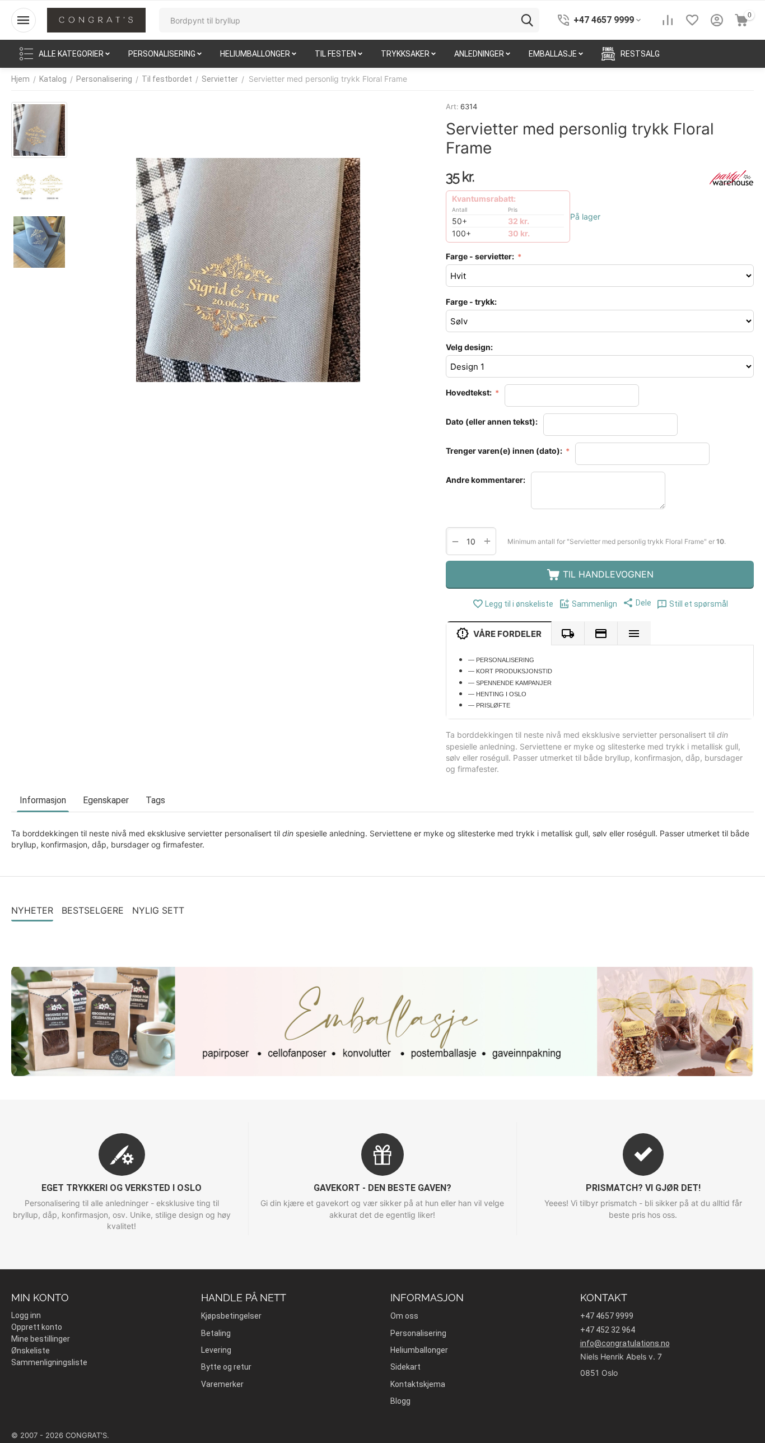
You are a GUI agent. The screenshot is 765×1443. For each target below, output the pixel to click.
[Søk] (527, 20)
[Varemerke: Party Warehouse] (731, 177)
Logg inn (26, 1315)
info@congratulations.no (625, 1343)
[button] (637, 602)
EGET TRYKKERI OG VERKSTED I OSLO (121, 1188)
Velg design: (469, 347)
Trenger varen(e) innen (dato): (505, 450)
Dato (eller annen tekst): (492, 421)
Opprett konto (36, 1327)
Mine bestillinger (40, 1338)
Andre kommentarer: (485, 480)
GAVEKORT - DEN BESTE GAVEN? (382, 1188)
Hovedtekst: (469, 392)
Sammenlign (594, 603)
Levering (216, 1350)
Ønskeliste (30, 1350)
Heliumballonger (419, 1350)
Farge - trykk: (471, 301)
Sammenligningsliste (49, 1362)
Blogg (400, 1401)
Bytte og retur (226, 1366)
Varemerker (222, 1384)
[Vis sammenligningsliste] (667, 20)
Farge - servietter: (481, 256)
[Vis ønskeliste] (692, 20)
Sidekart (405, 1366)
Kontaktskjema (417, 1384)
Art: (452, 106)
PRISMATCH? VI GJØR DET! (643, 1188)
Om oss (404, 1315)
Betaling (216, 1333)
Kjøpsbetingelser (231, 1315)
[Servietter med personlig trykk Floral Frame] (248, 270)
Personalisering (418, 1333)
